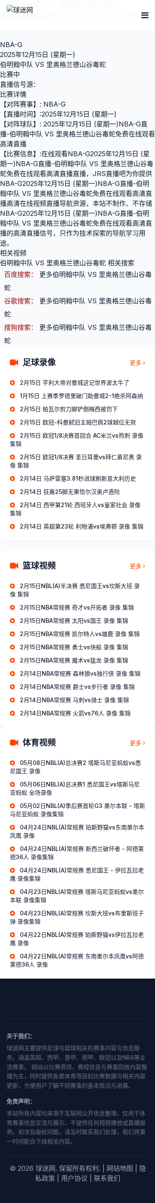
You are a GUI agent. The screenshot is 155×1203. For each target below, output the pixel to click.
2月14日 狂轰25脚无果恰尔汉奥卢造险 (70, 491)
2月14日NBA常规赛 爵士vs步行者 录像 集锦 (77, 686)
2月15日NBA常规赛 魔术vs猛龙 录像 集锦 (74, 660)
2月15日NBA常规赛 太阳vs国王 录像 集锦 (74, 620)
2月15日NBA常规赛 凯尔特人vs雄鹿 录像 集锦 (80, 633)
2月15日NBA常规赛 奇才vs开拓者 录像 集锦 (77, 607)
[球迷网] (48, 15)
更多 (135, 362)
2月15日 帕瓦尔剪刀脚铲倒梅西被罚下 (69, 408)
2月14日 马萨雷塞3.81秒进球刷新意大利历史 (78, 478)
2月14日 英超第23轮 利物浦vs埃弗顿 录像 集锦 (81, 526)
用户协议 (74, 1178)
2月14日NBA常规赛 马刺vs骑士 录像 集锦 (74, 699)
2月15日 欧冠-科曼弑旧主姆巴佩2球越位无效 (78, 422)
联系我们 (107, 1178)
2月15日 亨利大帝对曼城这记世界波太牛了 (74, 382)
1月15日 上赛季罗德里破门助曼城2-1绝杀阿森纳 (81, 395)
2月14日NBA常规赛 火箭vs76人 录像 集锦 (75, 713)
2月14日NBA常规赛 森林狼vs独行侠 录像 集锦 (80, 673)
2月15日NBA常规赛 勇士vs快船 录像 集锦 (74, 646)
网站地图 (120, 1168)
